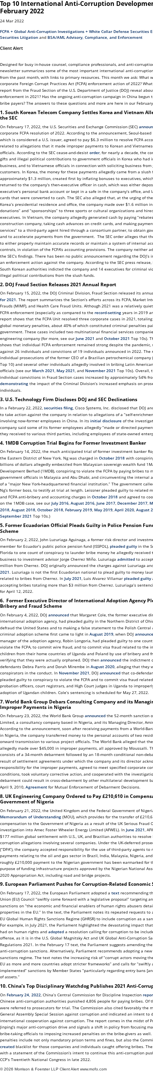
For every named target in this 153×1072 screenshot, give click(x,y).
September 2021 (16, 516)
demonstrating (14, 383)
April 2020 (124, 509)
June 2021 (85, 338)
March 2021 (43, 370)
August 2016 (83, 503)
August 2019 (101, 634)
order (94, 152)
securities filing (58, 408)
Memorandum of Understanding (30, 816)
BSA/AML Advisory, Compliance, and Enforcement (94, 37)
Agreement (36, 787)
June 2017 (106, 503)
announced (58, 615)
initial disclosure (106, 420)
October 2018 (112, 458)
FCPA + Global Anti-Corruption (28, 31)
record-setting (108, 312)
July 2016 (60, 503)
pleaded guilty (123, 546)
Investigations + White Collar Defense (93, 31)
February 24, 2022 (24, 995)
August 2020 (103, 666)
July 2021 (73, 578)
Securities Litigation (19, 37)
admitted (126, 559)
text (115, 893)
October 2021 (117, 338)
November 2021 (100, 370)
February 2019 (78, 509)
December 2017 (132, 503)
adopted (56, 931)
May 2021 (65, 370)
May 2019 (103, 509)
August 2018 (23, 509)
